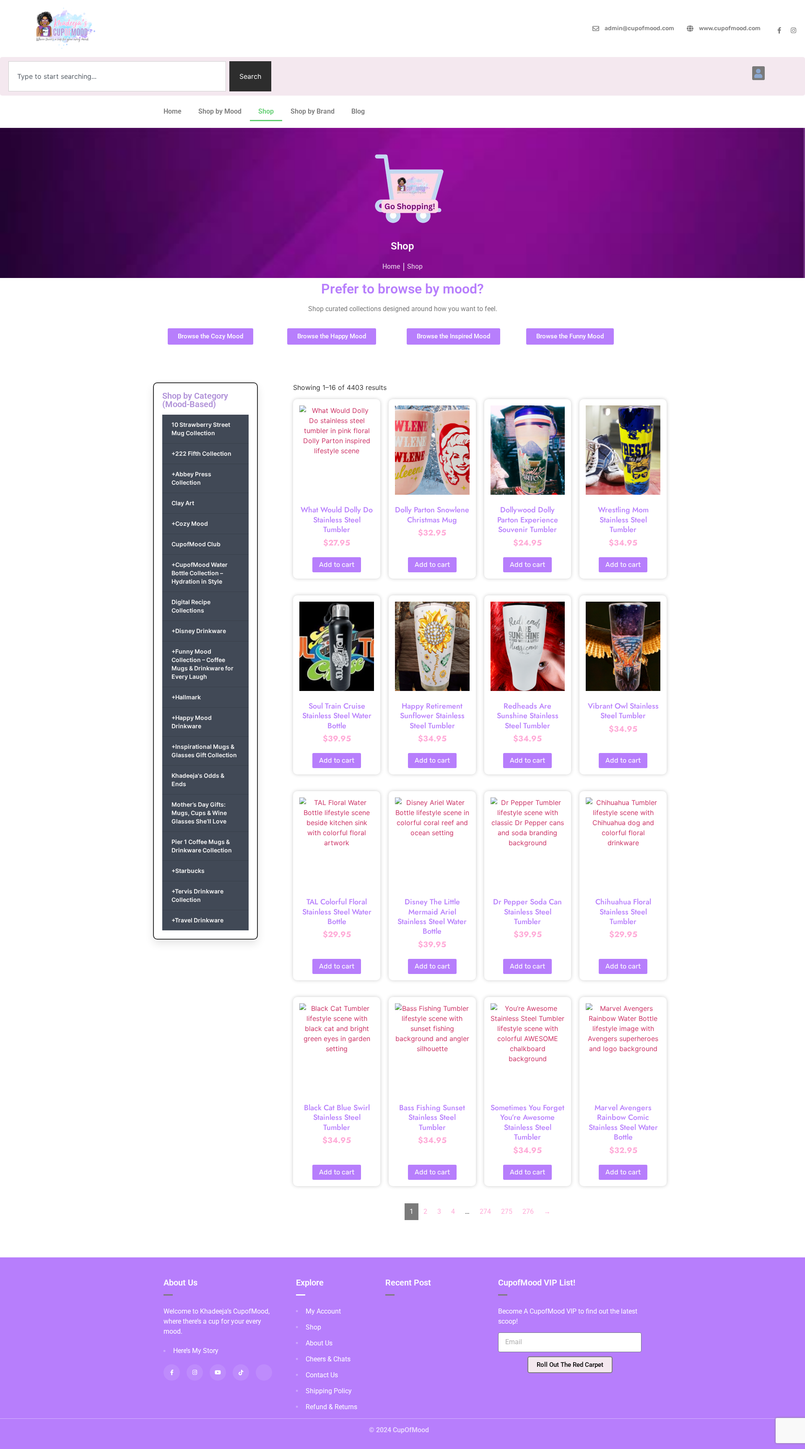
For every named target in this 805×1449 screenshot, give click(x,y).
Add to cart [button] (336, 565)
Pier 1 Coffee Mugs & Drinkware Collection (201, 846)
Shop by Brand (313, 111)
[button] (758, 73)
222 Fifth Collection (201, 453)
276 (528, 1211)
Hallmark (186, 697)
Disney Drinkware (198, 630)
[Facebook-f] (779, 30)
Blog (358, 111)
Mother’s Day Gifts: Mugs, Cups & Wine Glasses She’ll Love (199, 813)
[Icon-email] (264, 1372)
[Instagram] (793, 30)
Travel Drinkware (197, 920)
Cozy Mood (189, 523)
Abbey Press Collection (191, 478)
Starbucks (188, 870)
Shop (266, 111)
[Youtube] (218, 1372)
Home (173, 111)
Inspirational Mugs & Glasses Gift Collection (204, 750)
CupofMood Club (196, 544)
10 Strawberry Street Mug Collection (200, 428)
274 (485, 1211)
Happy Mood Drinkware (191, 722)
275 (506, 1211)
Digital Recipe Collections (190, 606)
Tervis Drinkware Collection (197, 895)
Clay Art (182, 502)
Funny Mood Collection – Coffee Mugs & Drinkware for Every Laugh (202, 664)
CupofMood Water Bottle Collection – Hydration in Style (199, 573)
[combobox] (117, 76)
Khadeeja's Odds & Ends (197, 779)
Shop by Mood (220, 111)
